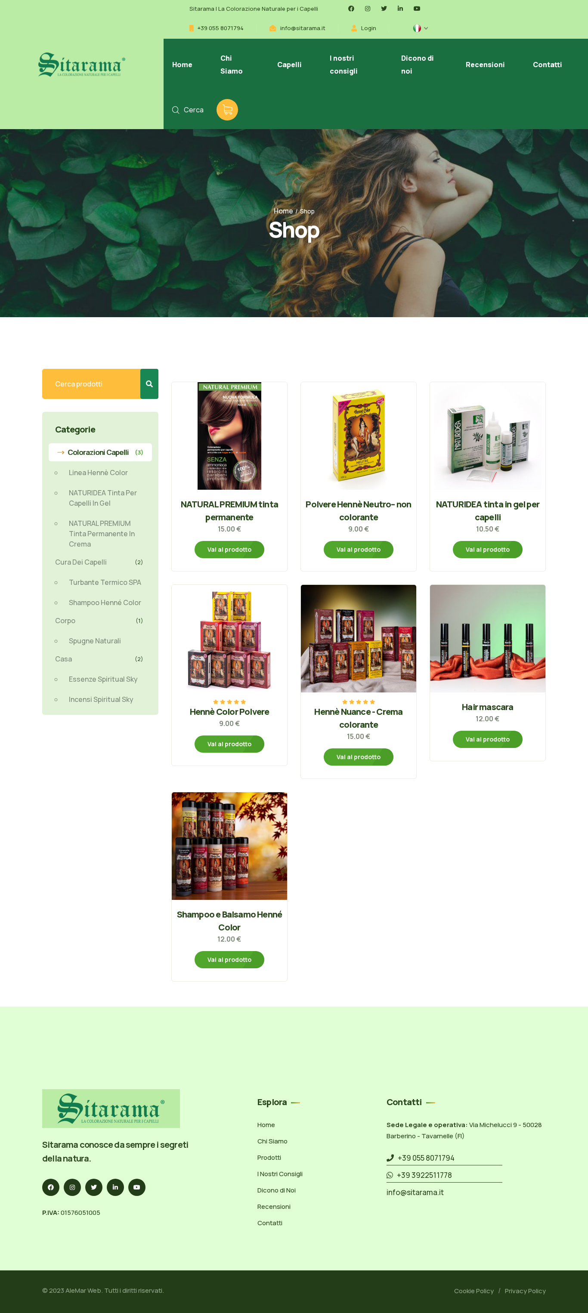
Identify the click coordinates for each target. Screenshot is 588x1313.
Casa (99, 659)
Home (182, 64)
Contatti (547, 64)
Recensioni (485, 64)
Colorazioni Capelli (105, 452)
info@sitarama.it (302, 28)
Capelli (289, 64)
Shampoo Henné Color (105, 602)
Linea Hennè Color (98, 472)
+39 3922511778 (422, 1175)
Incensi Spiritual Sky (101, 699)
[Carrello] (227, 109)
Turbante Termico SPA (105, 582)
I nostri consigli (344, 64)
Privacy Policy (525, 1290)
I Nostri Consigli (280, 1173)
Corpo (99, 620)
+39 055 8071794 (221, 28)
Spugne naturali (95, 641)
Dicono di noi (417, 64)
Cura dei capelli (99, 562)
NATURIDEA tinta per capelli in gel (103, 498)
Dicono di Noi (276, 1190)
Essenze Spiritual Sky (103, 679)
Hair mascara (487, 707)
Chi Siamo (231, 64)
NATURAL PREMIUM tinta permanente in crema (102, 534)
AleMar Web (83, 1290)
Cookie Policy (474, 1290)
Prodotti (269, 1157)
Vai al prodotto (229, 549)
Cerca (194, 109)
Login (368, 28)
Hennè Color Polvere (229, 711)
